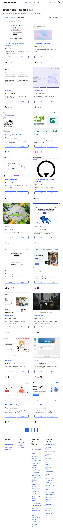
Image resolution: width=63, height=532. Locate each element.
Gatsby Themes (36, 460)
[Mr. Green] (46, 347)
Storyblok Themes (48, 500)
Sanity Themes (49, 497)
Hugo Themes (36, 472)
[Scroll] (16, 213)
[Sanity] (38, 62)
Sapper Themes (36, 506)
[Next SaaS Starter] (46, 392)
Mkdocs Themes (36, 489)
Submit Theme (52, 2)
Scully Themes (36, 508)
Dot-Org (36, 135)
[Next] (5, 62)
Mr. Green (37, 360)
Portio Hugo (38, 271)
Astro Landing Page (11, 180)
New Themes (21, 442)
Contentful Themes (48, 448)
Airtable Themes (50, 445)
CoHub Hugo (38, 315)
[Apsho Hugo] (16, 347)
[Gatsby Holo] (46, 77)
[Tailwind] (11, 62)
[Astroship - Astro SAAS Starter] (16, 122)
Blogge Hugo (9, 315)
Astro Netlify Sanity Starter (42, 44)
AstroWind (37, 226)
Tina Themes (49, 508)
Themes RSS (8, 450)
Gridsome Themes (34, 466)
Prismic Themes (50, 495)
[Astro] (35, 62)
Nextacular (8, 90)
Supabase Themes (48, 505)
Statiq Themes (36, 511)
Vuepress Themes (34, 525)
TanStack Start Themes (36, 518)
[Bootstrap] (8, 287)
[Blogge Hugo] (16, 303)
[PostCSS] (40, 151)
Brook (7, 271)
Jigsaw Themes (36, 477)
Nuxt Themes (35, 494)
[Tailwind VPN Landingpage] (16, 392)
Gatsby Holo (38, 90)
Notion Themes (49, 492)
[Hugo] (35, 151)
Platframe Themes (34, 499)
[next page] (33, 430)
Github (11, 57)
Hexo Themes (36, 470)
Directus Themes (47, 464)
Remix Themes (36, 503)
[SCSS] (38, 151)
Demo (22, 57)
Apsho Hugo (9, 360)
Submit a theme (8, 445)
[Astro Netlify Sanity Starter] (46, 31)
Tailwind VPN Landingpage (13, 405)
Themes (5, 17)
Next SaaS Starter (39, 405)
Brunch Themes (36, 449)
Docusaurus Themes (35, 453)
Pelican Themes (36, 496)
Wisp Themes (49, 511)
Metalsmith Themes (35, 481)
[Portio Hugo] (46, 258)
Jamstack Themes (9, 2)
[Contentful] (8, 62)
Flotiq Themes (49, 471)
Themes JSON (8, 447)
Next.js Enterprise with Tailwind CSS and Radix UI (45, 180)
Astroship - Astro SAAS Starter (14, 135)
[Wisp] (8, 107)
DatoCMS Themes (48, 455)
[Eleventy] (5, 287)
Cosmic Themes (50, 451)
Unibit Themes (36, 522)
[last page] (36, 430)
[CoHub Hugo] (46, 303)
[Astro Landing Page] (16, 167)
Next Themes (35, 491)
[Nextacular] (16, 77)
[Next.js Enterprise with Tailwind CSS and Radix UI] (46, 167)
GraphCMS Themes (48, 482)
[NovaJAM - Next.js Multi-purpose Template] (16, 31)
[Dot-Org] (46, 122)
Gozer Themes (36, 463)
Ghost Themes (49, 478)
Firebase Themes (48, 468)
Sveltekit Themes (34, 514)
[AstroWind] (46, 213)
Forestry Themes (47, 475)
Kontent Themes (50, 485)
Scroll (7, 226)
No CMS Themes (47, 488)
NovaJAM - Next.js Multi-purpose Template (15, 44)
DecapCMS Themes (48, 459)
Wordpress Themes (48, 514)
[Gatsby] (35, 107)
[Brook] (16, 258)
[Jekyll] (35, 377)
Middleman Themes (35, 485)
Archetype (13, 17)
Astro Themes (36, 447)
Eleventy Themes (34, 457)
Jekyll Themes (36, 475)
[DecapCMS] (38, 107)
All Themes (21, 445)
